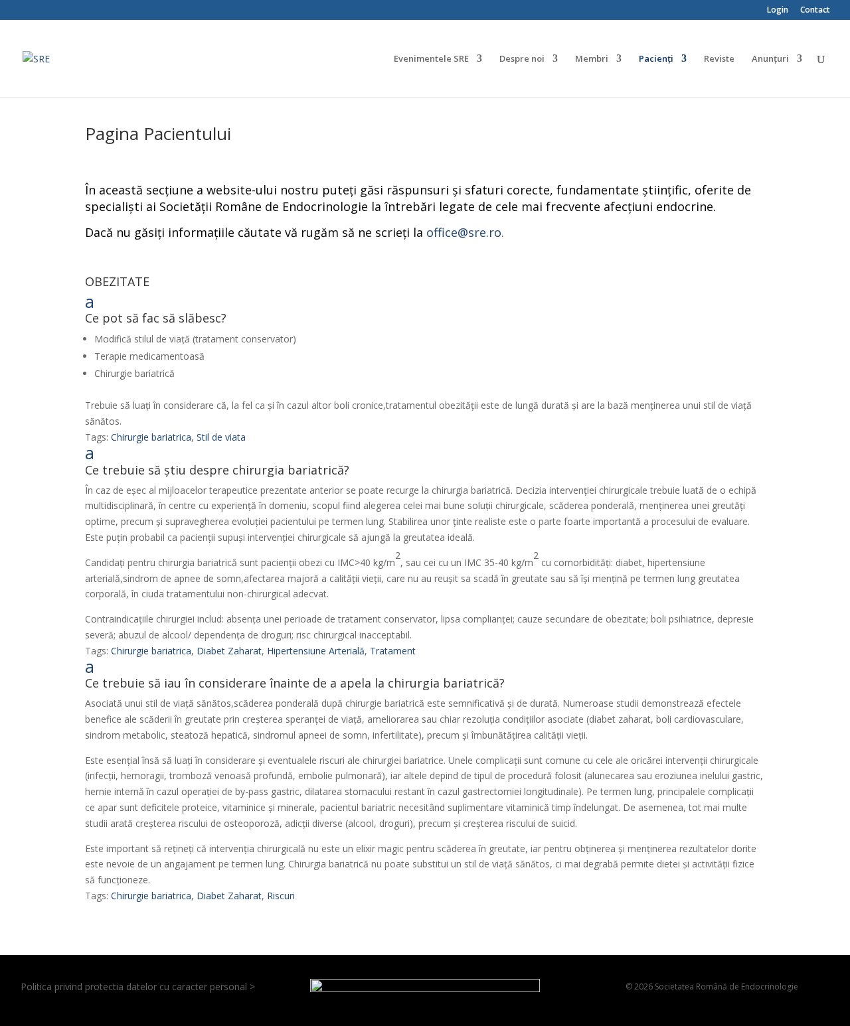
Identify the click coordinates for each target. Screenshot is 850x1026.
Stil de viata (221, 437)
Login (777, 10)
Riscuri (281, 895)
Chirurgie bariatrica (151, 437)
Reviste (719, 59)
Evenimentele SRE (431, 59)
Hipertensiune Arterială (316, 650)
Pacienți (656, 59)
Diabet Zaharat (229, 650)
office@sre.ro (463, 232)
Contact (815, 10)
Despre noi (522, 59)
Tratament (393, 650)
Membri (591, 59)
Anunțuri (770, 59)
